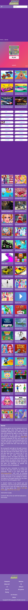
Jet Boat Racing (19, 94)
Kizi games (21, 589)
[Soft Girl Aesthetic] (7, 352)
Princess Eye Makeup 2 (8, 224)
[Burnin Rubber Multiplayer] (7, 104)
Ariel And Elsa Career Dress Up (10, 185)
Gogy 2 (21, 115)
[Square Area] (20, 300)
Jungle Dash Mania (7, 341)
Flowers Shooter (19, 381)
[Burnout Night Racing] (21, 104)
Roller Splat (5, 263)
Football (7, 139)
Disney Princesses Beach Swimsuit (11, 302)
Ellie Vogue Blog (6, 237)
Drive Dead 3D (4, 81)
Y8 (21, 584)
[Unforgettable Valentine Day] (20, 196)
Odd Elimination (19, 407)
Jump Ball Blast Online (21, 250)
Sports (7, 589)
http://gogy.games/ (6, 473)
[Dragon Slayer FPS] (20, 339)
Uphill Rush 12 (18, 81)
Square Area (18, 302)
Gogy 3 (7, 118)
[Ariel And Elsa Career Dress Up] (7, 183)
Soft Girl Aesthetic (6, 354)
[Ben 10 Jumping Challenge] (7, 287)
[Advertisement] (14, 23)
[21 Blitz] (20, 313)
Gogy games (8, 115)
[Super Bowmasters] (7, 313)
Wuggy (21, 125)
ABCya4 (21, 586)
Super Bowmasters (7, 315)
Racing (21, 132)
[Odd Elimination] (20, 404)
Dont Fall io (4, 368)
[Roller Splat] (7, 261)
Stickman (22, 129)
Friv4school (22, 111)
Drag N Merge (18, 263)
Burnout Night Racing (20, 107)
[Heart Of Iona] (20, 417)
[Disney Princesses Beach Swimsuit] (7, 300)
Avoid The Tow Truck (13, 490)
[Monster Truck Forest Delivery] (7, 248)
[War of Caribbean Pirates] (20, 209)
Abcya (14, 597)
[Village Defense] (20, 352)
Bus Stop (3, 94)
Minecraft (7, 584)
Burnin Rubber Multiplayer (7, 107)
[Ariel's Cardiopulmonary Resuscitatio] (20, 235)
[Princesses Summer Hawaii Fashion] (20, 287)
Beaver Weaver (6, 420)
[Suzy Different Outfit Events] (20, 222)
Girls (6, 132)
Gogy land (24, 437)
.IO (7, 586)
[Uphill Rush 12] (21, 78)
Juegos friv (22, 122)
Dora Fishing (5, 198)
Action (7, 125)
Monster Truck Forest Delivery (9, 250)
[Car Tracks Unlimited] (7, 274)
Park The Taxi (18, 276)
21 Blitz (17, 315)
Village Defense (19, 354)
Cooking (21, 136)
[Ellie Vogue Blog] (7, 235)
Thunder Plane (19, 328)
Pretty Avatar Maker (7, 407)
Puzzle (21, 139)
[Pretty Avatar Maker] (7, 404)
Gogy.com (22, 118)
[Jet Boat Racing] (21, 91)
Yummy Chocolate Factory (9, 381)
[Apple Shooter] (20, 391)
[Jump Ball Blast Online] (20, 248)
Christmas (7, 136)
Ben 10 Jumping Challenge (8, 289)
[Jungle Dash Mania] (7, 339)
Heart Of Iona (18, 420)
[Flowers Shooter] (20, 378)
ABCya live (7, 122)
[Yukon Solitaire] (7, 326)
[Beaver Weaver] (7, 417)
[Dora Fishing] (7, 196)
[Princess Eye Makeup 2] (7, 222)
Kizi (6, 111)
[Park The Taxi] (20, 274)
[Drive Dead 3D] (7, 78)
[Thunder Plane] (20, 326)
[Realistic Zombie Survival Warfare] (7, 209)
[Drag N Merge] (20, 261)
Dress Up (7, 129)
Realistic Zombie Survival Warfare (10, 211)
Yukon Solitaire (5, 328)
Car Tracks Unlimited (7, 276)
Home (1, 39)
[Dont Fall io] (7, 365)
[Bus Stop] (7, 91)
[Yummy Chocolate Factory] (20, 365)
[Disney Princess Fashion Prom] (20, 183)
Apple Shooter (18, 394)
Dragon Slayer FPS (19, 341)
